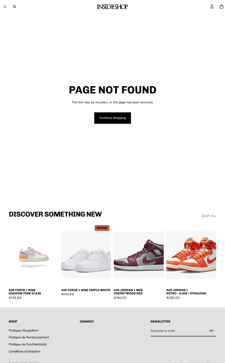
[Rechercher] (14, 6)
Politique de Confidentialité (28, 344)
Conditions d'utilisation (24, 351)
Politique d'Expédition (23, 330)
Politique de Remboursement (29, 337)
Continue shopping (113, 118)
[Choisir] (52, 279)
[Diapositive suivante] (54, 254)
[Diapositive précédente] (13, 254)
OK (211, 331)
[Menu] (5, 7)
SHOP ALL (208, 216)
